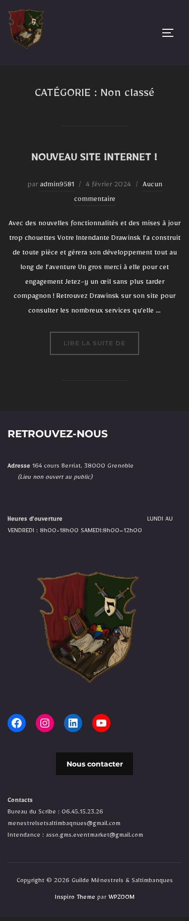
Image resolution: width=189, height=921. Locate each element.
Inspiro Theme (75, 898)
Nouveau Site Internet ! (94, 160)
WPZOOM (121, 898)
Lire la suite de (101, 343)
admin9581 (57, 186)
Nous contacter (95, 764)
